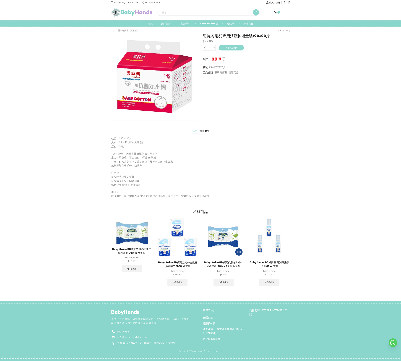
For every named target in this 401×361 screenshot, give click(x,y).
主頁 (150, 23)
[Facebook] (284, 2)
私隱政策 (208, 317)
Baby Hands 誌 (209, 23)
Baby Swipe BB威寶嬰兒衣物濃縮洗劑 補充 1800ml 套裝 (177, 264)
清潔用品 (134, 30)
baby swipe (131, 257)
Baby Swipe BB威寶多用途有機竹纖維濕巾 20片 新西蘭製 (131, 251)
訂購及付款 (209, 323)
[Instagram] (289, 2)
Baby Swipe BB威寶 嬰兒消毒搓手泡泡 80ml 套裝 (269, 264)
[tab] (194, 131)
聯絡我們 (248, 23)
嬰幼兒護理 (123, 30)
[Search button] (256, 12)
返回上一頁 (285, 30)
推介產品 (165, 23)
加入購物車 (233, 47)
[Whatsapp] (393, 342)
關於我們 (231, 23)
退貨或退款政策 (211, 338)
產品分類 (184, 23)
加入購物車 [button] (131, 269)
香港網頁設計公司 (132, 357)
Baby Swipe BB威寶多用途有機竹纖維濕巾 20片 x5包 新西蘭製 (223, 264)
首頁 (113, 30)
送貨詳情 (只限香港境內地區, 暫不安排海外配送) (223, 331)
